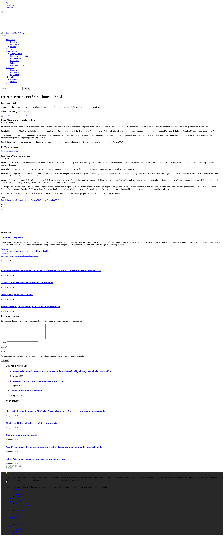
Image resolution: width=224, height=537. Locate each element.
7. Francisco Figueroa (12, 237)
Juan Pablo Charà (19, 200)
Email (4, 347)
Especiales (10, 68)
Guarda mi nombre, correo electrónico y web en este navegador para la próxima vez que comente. (44, 356)
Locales (13, 42)
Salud (12, 63)
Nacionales (14, 44)
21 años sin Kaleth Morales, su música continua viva (27, 282)
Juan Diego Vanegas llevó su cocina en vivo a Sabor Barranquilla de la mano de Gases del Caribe (54, 447)
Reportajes (14, 75)
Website (4, 351)
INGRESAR (10, 5)
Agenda (9, 84)
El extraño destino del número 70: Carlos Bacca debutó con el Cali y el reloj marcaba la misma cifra (51, 270)
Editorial (9, 77)
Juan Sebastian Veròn (51, 200)
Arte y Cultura (16, 54)
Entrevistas (14, 72)
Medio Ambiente (17, 65)
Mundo (13, 47)
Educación (14, 61)
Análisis (13, 79)
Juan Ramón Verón (34, 200)
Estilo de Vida (11, 51)
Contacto (9, 3)
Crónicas (14, 70)
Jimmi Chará (6, 200)
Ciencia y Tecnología (19, 56)
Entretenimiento (17, 58)
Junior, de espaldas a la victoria (17, 294)
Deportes (9, 49)
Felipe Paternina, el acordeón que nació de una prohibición (30, 306)
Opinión (13, 82)
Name (4, 342)
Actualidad (10, 40)
